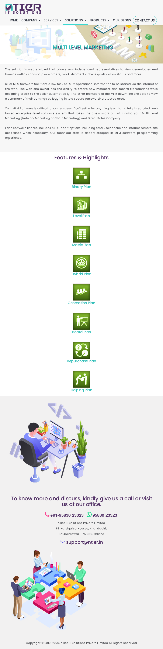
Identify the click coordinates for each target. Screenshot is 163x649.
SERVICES (51, 20)
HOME (13, 20)
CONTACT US (145, 20)
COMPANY (29, 20)
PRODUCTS (98, 20)
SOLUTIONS (74, 20)
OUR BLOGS (122, 20)
